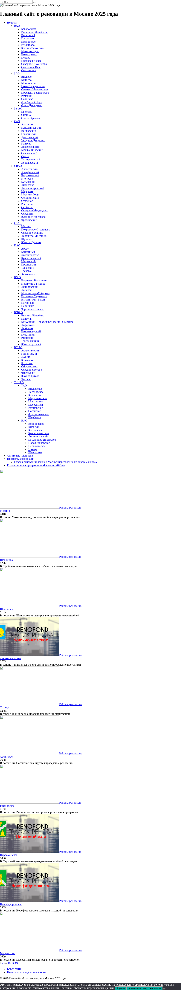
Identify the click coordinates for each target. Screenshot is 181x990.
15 (9, 962)
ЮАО (17, 277)
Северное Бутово (31, 369)
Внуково (26, 76)
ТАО (24, 385)
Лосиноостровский (32, 188)
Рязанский (27, 337)
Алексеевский (29, 169)
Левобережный (30, 146)
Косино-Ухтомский (32, 48)
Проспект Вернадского (35, 92)
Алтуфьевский (30, 172)
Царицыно (27, 305)
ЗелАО (18, 108)
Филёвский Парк (31, 102)
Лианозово (27, 184)
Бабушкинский (30, 175)
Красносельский (31, 258)
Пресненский (29, 264)
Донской (26, 289)
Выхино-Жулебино (32, 315)
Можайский (28, 83)
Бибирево (27, 178)
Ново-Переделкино (33, 86)
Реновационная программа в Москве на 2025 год (36, 465)
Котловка (27, 363)
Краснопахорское (38, 433)
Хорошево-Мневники (34, 235)
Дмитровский (29, 137)
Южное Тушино (31, 242)
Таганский (27, 267)
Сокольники (28, 70)
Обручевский (29, 366)
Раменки (26, 95)
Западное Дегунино (33, 140)
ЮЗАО (18, 347)
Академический (30, 350)
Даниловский (29, 286)
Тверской (26, 270)
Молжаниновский (32, 149)
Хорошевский (29, 162)
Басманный (28, 251)
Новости (12, 22)
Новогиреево (29, 54)
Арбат (25, 248)
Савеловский (29, 153)
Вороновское (36, 423)
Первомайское (37, 446)
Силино (26, 114)
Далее (14, 962)
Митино (26, 226)
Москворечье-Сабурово (35, 293)
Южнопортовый (31, 344)
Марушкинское (37, 398)
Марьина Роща (30, 194)
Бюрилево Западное (33, 283)
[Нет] (164, 988)
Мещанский (28, 261)
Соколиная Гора (30, 67)
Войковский (28, 130)
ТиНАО (19, 382)
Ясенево (26, 379)
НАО (24, 420)
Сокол (25, 156)
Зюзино (25, 356)
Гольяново (27, 38)
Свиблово (27, 207)
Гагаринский (29, 353)
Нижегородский (31, 331)
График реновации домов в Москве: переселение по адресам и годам (55, 461)
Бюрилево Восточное (34, 280)
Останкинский (30, 197)
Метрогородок (30, 51)
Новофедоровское (39, 442)
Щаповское (35, 452)
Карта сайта (14, 968)
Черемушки (28, 372)
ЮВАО (18, 312)
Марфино (27, 191)
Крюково (26, 111)
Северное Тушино (32, 232)
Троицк (32, 449)
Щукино (26, 239)
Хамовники (28, 274)
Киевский (34, 426)
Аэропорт (27, 124)
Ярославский (29, 219)
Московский (35, 401)
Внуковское (35, 388)
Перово (25, 57)
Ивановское (28, 41)
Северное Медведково (34, 210)
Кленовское (35, 430)
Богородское (28, 28)
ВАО (17, 25)
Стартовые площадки (20, 455)
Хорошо (120, 988)
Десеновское (35, 391)
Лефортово (27, 325)
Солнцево (27, 98)
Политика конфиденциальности (26, 972)
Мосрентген (35, 404)
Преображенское (31, 60)
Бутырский (28, 181)
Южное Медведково (33, 216)
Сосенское (34, 410)
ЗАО (17, 73)
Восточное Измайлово (34, 32)
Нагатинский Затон (33, 299)
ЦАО (17, 245)
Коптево (26, 143)
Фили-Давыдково (31, 105)
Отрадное (27, 200)
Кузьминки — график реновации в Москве (47, 321)
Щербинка (34, 417)
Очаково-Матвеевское (34, 89)
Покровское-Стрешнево (35, 229)
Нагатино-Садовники (34, 296)
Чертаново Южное (32, 309)
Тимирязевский (30, 159)
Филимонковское (38, 414)
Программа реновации (20, 458)
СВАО (18, 165)
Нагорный (27, 302)
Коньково (27, 360)
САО (17, 121)
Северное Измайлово (34, 63)
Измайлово (28, 44)
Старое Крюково (31, 118)
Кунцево (26, 79)
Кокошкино (35, 395)
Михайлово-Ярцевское (42, 439)
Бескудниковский (31, 127)
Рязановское (35, 407)
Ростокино (27, 204)
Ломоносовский (38, 436)
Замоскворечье (30, 254)
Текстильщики (30, 340)
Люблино (27, 328)
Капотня (26, 318)
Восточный (28, 35)
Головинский (29, 133)
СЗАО (18, 223)
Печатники (28, 334)
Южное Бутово (30, 375)
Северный (27, 213)
